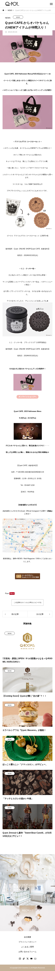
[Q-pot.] (12, 3)
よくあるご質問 (27, 947)
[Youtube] (31, 958)
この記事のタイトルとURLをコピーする (27, 602)
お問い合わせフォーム (27, 952)
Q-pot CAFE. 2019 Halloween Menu (18, 74)
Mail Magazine (29, 559)
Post (7, 593)
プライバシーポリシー (27, 942)
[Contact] (35, 958)
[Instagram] (20, 958)
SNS (38, 559)
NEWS (18, 17)
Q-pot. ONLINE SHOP (22, 249)
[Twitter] (27, 958)
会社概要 (27, 937)
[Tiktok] (23, 958)
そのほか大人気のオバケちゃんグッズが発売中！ (27, 369)
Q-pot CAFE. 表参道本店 (40, 249)
